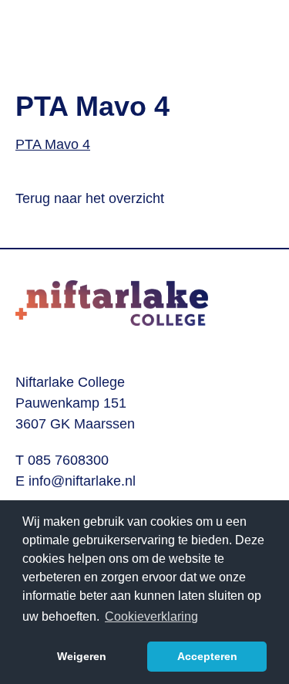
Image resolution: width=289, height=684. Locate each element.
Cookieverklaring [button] (151, 616)
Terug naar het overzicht (89, 198)
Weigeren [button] (81, 656)
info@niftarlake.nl (82, 481)
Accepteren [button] (207, 656)
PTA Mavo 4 (52, 144)
